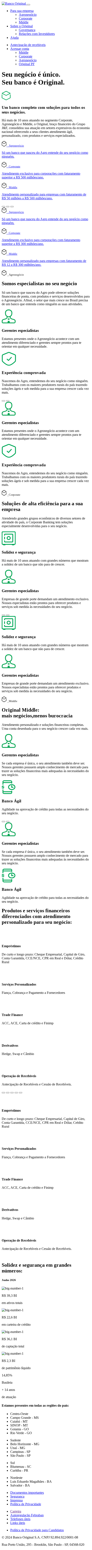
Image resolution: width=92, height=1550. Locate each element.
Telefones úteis (20, 1519)
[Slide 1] (3, 206)
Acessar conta (19, 48)
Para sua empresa (22, 11)
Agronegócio (28, 14)
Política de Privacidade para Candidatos (37, 1530)
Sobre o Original (21, 26)
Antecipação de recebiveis (28, 45)
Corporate (25, 18)
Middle (23, 22)
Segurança (17, 1496)
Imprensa (16, 1500)
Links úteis (17, 1523)
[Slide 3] (12, 206)
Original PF (27, 64)
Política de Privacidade (25, 1504)
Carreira (15, 1511)
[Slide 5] (20, 1092)
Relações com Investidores (37, 34)
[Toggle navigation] (28, 4)
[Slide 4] (16, 1092)
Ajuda (14, 37)
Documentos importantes (27, 1492)
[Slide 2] (7, 206)
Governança (27, 30)
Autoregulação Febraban (27, 1515)
